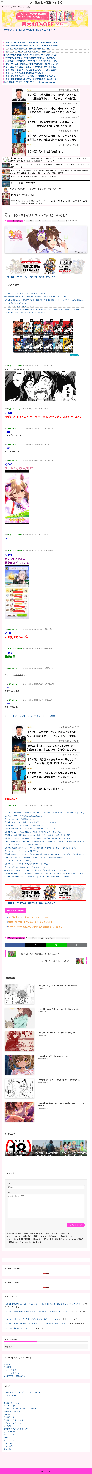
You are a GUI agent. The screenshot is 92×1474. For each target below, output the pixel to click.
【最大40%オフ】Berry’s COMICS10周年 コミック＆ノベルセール (29, 29)
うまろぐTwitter (10, 1395)
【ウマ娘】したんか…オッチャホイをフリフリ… (21, 860)
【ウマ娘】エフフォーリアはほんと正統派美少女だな (23, 816)
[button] (15, 945)
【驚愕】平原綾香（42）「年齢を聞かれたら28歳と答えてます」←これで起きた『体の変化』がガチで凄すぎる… (44, 873)
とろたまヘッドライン (13, 1423)
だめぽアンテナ (10, 1434)
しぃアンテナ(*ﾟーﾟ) (11, 1431)
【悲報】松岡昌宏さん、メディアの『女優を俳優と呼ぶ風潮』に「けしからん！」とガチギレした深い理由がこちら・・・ (44, 300)
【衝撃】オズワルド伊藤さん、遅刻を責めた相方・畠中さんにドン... (31, 64)
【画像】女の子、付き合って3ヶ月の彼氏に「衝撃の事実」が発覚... (31, 42)
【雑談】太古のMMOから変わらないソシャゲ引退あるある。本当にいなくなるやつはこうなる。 (43, 1304)
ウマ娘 (38, 221)
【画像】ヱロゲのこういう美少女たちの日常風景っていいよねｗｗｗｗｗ (30, 822)
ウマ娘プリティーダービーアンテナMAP (20, 1408)
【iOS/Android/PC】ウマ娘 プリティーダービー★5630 (33, 716)
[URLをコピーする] (77, 945)
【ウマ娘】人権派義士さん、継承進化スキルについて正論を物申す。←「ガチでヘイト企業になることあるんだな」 (45, 812)
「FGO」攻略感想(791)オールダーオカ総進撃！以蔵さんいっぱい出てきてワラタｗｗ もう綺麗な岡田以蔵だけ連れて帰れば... (45, 841)
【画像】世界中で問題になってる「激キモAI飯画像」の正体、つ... (30, 79)
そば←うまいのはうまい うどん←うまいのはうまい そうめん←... (31, 67)
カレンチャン (46, 221)
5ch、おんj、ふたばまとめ (15, 221)
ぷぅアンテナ (9, 1440)
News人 (7, 1437)
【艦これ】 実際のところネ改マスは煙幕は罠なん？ (22, 844)
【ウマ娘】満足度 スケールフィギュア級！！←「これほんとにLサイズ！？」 (35, 1323)
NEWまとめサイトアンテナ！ (16, 1411)
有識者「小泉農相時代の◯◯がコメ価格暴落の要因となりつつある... (31, 55)
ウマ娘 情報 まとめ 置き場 (14, 1375)
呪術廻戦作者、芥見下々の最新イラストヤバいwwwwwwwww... (29, 82)
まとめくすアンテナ (12, 1402)
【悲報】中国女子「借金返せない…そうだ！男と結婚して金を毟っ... (31, 45)
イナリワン (30, 221)
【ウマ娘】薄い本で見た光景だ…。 (18, 1328)
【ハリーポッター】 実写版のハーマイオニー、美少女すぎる (25, 312)
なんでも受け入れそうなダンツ (15, 303)
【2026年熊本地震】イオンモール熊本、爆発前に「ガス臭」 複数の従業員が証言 (33, 857)
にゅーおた (8, 1449)
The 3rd (7, 1414)
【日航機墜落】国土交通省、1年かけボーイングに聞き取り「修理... (31, 61)
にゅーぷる (8, 1443)
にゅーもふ (8, 1446)
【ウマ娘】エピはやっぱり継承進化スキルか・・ (21, 819)
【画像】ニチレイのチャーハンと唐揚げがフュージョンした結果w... (31, 70)
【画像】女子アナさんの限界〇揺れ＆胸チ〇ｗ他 (23, 73)
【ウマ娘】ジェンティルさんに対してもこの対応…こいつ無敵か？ (27, 864)
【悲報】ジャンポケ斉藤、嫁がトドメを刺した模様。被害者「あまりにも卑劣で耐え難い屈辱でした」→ (41, 835)
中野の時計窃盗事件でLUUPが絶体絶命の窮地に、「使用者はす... (30, 58)
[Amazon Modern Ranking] (74, 355)
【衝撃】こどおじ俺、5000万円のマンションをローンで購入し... (30, 51)
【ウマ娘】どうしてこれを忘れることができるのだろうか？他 (26, 293)
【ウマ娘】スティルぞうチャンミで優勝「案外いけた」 (24, 851)
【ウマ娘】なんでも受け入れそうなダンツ (19, 306)
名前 (8, 1183)
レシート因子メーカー (13, 1373)
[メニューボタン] (2, 2)
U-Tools (7, 1364)
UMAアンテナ (9, 1405)
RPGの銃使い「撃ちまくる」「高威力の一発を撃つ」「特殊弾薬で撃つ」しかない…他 (35, 296)
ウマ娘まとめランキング (13, 1420)
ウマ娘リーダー (10, 1417)
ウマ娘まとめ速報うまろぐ (46, 2)
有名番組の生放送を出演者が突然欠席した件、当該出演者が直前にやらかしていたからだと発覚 (38, 838)
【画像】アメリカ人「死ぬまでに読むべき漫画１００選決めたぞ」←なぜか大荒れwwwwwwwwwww (39, 832)
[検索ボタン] (90, 2)
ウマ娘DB (8, 1367)
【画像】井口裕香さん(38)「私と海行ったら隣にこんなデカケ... (29, 76)
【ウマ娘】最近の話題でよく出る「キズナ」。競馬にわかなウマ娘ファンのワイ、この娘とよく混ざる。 (41, 848)
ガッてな (7, 1425)
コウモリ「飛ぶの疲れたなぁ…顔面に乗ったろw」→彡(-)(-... (28, 48)
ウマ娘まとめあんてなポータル (16, 1428)
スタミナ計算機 (10, 1370)
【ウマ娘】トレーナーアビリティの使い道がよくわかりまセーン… (31, 1319)
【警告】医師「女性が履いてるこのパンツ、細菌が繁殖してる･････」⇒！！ (31, 828)
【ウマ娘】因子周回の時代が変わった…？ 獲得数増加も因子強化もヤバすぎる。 (37, 1311)
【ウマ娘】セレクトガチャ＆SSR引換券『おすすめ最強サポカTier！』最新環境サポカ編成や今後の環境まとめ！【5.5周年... (44, 309)
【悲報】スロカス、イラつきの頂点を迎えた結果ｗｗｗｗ (24, 825)
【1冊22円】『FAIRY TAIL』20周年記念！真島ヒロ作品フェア (30, 276)
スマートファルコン (58, 221)
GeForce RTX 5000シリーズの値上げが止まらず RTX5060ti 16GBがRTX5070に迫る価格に (37, 876)
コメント (10, 1192)
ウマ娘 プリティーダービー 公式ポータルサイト (23, 1392)
